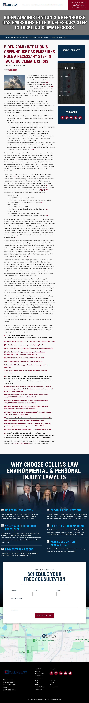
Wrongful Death (64, 95)
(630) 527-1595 (9, 690)
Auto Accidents (63, 76)
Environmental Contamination (67, 84)
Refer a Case (53, 4)
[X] (9, 70)
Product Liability (64, 87)
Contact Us (60, 4)
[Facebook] (12, 70)
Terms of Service (54, 686)
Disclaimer (52, 682)
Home (23, 4)
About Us (27, 4)
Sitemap (51, 684)
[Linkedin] (15, 70)
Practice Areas (34, 4)
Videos (37, 682)
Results (41, 4)
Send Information (44, 616)
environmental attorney (21, 443)
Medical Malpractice (65, 80)
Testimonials (46, 4)
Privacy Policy (53, 680)
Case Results (39, 678)
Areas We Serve (40, 687)
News (37, 684)
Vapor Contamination (65, 91)
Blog (36, 680)
